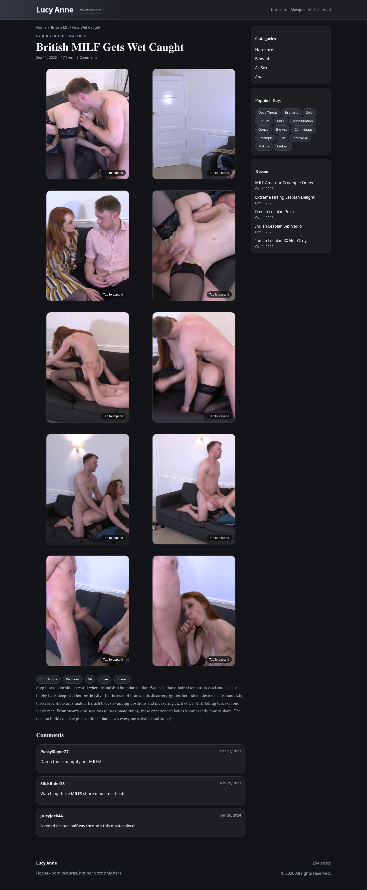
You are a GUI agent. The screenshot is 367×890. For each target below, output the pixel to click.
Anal (327, 9)
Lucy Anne (54, 9)
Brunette (291, 112)
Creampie (265, 138)
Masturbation (302, 121)
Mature (263, 146)
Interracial (300, 138)
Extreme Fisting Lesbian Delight (285, 197)
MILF (281, 121)
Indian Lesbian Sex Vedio (278, 226)
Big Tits (263, 121)
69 (90, 679)
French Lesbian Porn (274, 211)
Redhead (72, 679)
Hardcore (279, 9)
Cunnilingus (48, 679)
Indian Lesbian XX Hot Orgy (281, 240)
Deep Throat (267, 112)
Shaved (122, 679)
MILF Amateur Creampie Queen (285, 182)
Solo (309, 112)
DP (282, 138)
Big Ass (281, 129)
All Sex (314, 9)
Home (41, 27)
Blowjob (297, 9)
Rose (104, 679)
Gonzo (263, 129)
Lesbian (283, 146)
